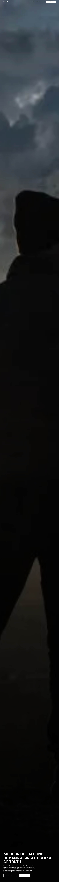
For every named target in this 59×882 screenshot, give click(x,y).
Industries (32, 1)
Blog (43, 1)
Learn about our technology (10, 875)
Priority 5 (5, 1)
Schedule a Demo (50, 1)
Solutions (38, 1)
